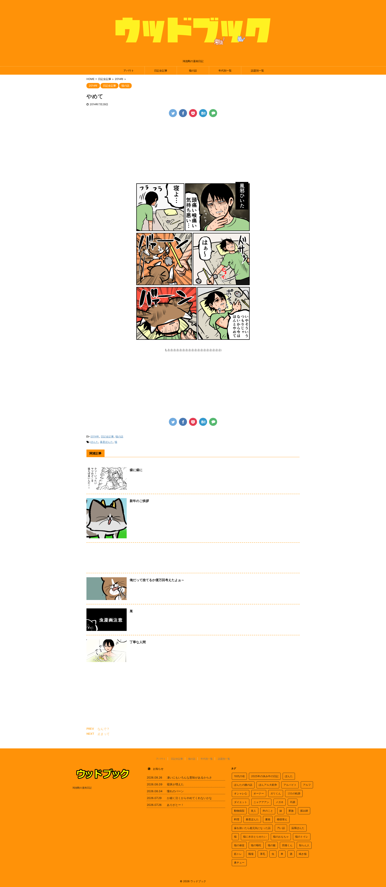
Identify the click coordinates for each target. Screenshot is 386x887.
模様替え (282, 819)
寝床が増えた (175, 784)
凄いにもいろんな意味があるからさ (189, 777)
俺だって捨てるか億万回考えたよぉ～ (157, 580)
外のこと (268, 810)
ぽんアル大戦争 (268, 784)
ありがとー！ (175, 804)
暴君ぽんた (106, 442)
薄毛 (262, 853)
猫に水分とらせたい (255, 836)
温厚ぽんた (297, 828)
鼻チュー (239, 862)
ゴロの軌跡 (293, 793)
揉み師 (304, 810)
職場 (251, 853)
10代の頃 (239, 776)
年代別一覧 (225, 70)
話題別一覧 (257, 70)
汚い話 (281, 828)
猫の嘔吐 (256, 845)
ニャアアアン (261, 802)
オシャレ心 (240, 793)
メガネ (279, 802)
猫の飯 (272, 845)
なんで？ (104, 729)
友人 (253, 810)
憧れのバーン (175, 791)
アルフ (307, 784)
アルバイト (290, 784)
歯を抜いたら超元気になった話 (252, 828)
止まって (104, 734)
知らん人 (304, 845)
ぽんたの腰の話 (243, 784)
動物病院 (239, 810)
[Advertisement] (193, 151)
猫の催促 (239, 845)
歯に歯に (136, 470)
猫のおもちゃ (281, 836)
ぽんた (94, 442)
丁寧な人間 (138, 642)
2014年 (94, 436)
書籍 (267, 819)
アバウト (128, 70)
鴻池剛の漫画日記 (82, 787)
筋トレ (238, 853)
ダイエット (240, 802)
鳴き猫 (303, 853)
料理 (236, 819)
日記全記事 (160, 70)
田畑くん (287, 845)
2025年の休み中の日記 (264, 776)
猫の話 (193, 70)
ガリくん (275, 793)
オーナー (259, 793)
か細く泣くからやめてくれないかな (189, 798)
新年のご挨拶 (139, 501)
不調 (292, 802)
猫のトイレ (301, 836)
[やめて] (203, 113)
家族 (291, 810)
